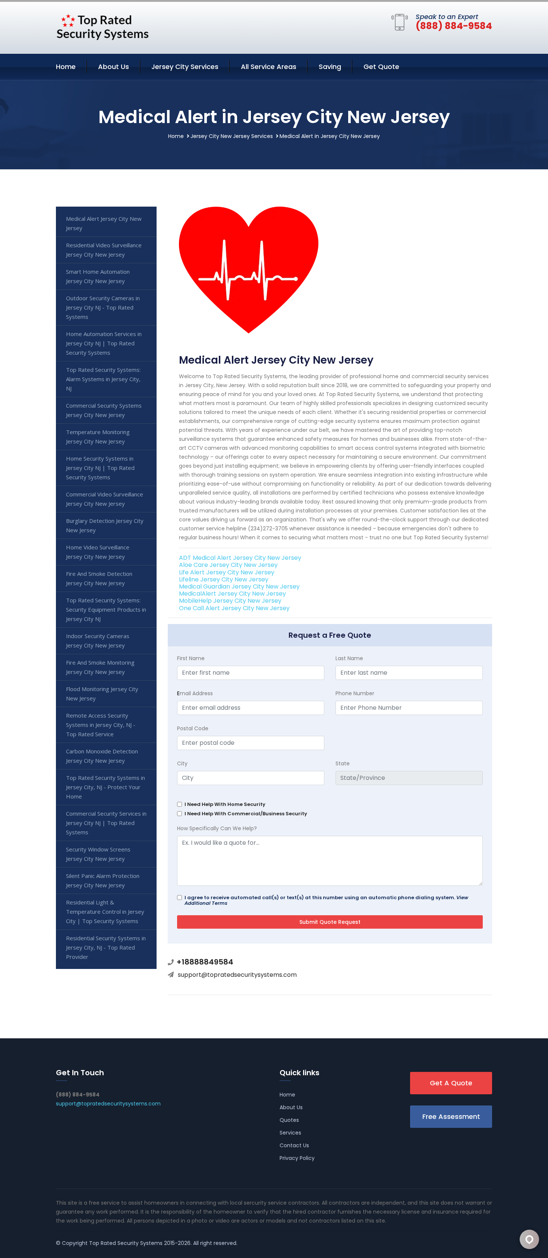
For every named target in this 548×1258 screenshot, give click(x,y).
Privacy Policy (297, 1158)
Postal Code (192, 728)
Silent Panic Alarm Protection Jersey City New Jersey (102, 880)
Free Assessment (451, 1116)
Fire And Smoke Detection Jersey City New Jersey (99, 578)
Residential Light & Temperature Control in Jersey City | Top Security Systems (105, 911)
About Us (113, 66)
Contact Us (294, 1145)
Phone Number (355, 693)
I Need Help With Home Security (225, 804)
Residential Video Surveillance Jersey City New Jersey (104, 249)
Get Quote (381, 66)
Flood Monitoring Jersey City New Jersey (102, 693)
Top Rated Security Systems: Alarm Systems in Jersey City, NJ (103, 379)
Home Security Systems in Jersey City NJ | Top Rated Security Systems (100, 468)
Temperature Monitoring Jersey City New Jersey (98, 436)
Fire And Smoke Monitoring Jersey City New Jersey (100, 667)
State (343, 763)
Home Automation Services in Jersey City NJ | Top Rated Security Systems (104, 343)
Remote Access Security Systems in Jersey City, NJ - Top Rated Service (100, 725)
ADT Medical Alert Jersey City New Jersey (240, 557)
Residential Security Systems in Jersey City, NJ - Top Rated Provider (106, 947)
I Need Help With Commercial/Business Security (246, 813)
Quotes (289, 1120)
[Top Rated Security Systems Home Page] (102, 26)
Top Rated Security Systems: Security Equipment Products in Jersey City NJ (106, 609)
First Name (191, 658)
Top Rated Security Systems (126, 1243)
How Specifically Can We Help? (217, 828)
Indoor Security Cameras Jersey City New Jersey (97, 640)
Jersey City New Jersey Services (231, 136)
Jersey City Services (184, 66)
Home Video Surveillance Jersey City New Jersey (97, 551)
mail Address (195, 693)
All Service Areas (268, 66)
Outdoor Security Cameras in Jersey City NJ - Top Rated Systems (103, 307)
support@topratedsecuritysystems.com (237, 974)
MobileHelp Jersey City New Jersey (230, 600)
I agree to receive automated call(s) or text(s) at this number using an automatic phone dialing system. (326, 900)
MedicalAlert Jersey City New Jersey (232, 593)
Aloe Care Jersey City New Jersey (228, 565)
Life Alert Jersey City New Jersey (226, 572)
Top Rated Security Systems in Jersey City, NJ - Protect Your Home (105, 787)
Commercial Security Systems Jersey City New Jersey (104, 410)
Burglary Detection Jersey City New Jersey (105, 525)
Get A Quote (451, 1083)
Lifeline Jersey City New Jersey (223, 579)
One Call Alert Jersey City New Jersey (234, 608)
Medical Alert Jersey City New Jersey (104, 223)
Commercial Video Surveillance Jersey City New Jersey (104, 498)
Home (66, 66)
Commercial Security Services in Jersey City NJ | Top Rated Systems (106, 823)
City (182, 763)
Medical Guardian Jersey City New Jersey (239, 586)
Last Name (349, 658)
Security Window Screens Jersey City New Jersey (98, 854)
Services (290, 1132)
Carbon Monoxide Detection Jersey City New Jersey (102, 755)
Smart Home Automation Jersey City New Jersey (98, 276)
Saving (330, 66)
